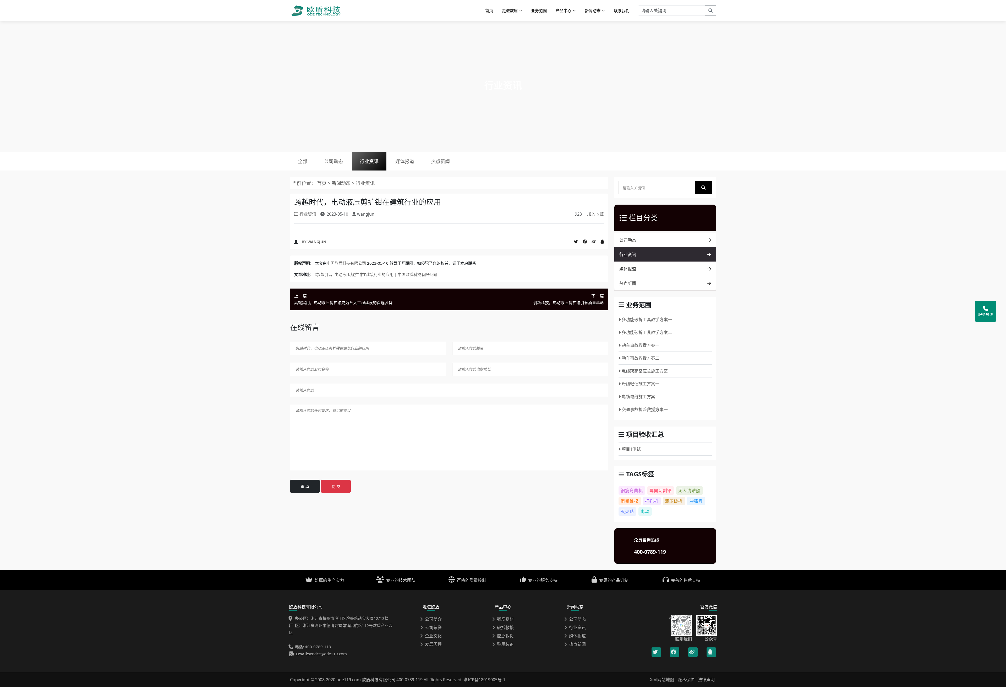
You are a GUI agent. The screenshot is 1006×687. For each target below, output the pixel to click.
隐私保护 (686, 680)
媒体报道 (404, 161)
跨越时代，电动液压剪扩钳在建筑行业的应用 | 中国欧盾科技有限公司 (376, 274)
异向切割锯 (660, 490)
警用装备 (505, 644)
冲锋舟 (696, 501)
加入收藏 (595, 214)
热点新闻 (440, 161)
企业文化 (433, 636)
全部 (302, 161)
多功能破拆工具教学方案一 (647, 319)
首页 (489, 10)
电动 (645, 511)
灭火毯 (627, 511)
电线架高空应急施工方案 (645, 371)
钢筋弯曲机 (632, 490)
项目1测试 (631, 449)
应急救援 (505, 636)
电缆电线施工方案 (638, 397)
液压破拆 (674, 501)
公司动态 (333, 161)
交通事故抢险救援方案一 (645, 409)
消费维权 (629, 501)
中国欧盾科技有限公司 (346, 263)
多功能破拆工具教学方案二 (647, 332)
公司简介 (433, 619)
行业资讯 (369, 161)
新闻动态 (341, 183)
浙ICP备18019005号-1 (484, 680)
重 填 (305, 486)
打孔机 (651, 501)
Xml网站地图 (662, 680)
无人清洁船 (689, 490)
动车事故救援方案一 (640, 345)
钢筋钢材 (505, 619)
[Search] (710, 10)
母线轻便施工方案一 (640, 384)
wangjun (317, 241)
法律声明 (706, 680)
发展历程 (433, 644)
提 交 (336, 486)
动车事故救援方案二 (640, 358)
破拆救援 (505, 627)
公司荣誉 (433, 627)
